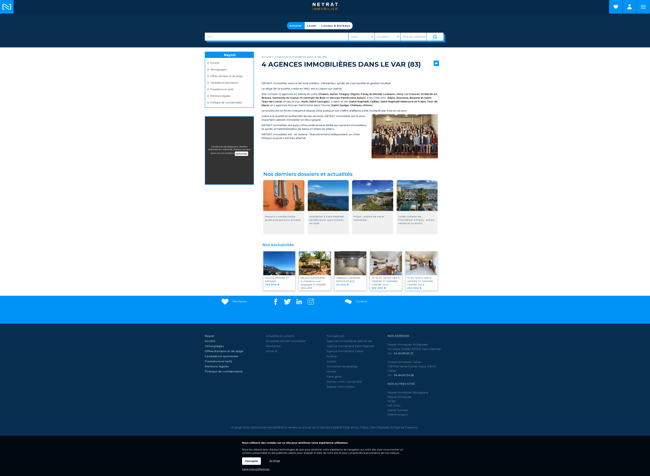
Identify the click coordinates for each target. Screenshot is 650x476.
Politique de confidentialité (226, 102)
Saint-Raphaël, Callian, (365, 101)
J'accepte (251, 461)
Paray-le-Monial (371, 94)
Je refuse (274, 460)
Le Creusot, (412, 94)
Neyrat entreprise (399, 396)
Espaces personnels (629, 7)
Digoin (355, 94)
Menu (643, 7)
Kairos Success (398, 410)
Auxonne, (403, 97)
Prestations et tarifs (221, 89)
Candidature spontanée (224, 82)
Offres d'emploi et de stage (226, 76)
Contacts (361, 301)
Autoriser (241, 153)
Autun (334, 94)
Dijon (391, 97)
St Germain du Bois (313, 97)
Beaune (415, 97)
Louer (312, 25)
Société (214, 62)
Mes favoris (239, 301)
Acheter (295, 25)
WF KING (394, 405)
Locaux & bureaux (335, 25)
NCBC (392, 401)
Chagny (344, 94)
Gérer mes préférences (255, 469)
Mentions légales (220, 96)
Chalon (323, 94)
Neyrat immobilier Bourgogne (408, 392)
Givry (399, 94)
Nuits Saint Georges (315, 101)
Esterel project (398, 414)
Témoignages (218, 69)
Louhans (389, 94)
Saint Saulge (340, 105)
